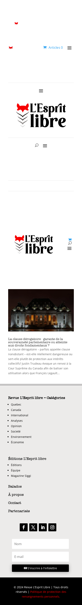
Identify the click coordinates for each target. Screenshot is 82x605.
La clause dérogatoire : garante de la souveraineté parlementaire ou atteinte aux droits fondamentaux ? (37, 342)
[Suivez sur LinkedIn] (43, 527)
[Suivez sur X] (33, 527)
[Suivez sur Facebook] (24, 527)
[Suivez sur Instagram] (52, 527)
